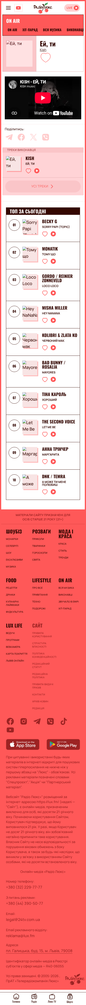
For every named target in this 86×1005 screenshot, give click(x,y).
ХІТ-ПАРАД (30, 29)
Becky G (49, 221)
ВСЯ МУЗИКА (52, 29)
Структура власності (39, 645)
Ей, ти (30, 163)
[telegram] (9, 137)
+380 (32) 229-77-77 (24, 887)
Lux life (14, 625)
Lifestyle (41, 580)
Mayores (48, 372)
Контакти (38, 694)
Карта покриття (16, 653)
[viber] (45, 137)
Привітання (40, 594)
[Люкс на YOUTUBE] (18, 8)
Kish (43, 50)
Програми (12, 640)
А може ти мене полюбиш (54, 483)
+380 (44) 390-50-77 (24, 903)
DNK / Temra (53, 476)
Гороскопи (39, 552)
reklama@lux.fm (20, 935)
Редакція (38, 708)
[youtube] (10, 730)
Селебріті (12, 546)
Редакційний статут (41, 665)
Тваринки (38, 546)
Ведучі (10, 633)
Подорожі (39, 608)
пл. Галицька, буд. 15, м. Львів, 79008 (39, 950)
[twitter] (33, 137)
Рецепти (11, 587)
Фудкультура (14, 611)
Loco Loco (50, 286)
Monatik (50, 249)
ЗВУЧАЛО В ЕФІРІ (69, 601)
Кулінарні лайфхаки (12, 603)
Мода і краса (66, 533)
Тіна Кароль (54, 394)
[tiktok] (63, 721)
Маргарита (50, 454)
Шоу (8, 552)
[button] (45, 57)
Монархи (12, 539)
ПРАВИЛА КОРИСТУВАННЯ (42, 634)
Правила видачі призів (42, 686)
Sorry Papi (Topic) (56, 227)
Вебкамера (13, 646)
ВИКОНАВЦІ (75, 29)
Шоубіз (14, 531)
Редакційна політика (40, 675)
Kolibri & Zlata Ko (59, 335)
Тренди (63, 557)
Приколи (38, 539)
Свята (36, 559)
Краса (62, 543)
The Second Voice (58, 422)
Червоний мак (53, 340)
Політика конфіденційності (43, 655)
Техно (36, 601)
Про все (37, 587)
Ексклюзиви (14, 559)
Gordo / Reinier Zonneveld (57, 278)
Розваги (41, 531)
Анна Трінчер (55, 449)
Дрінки (10, 594)
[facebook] (21, 137)
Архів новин (40, 701)
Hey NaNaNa (51, 313)
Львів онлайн (15, 660)
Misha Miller (54, 308)
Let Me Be (49, 427)
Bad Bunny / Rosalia (53, 365)
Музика (11, 566)
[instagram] (23, 721)
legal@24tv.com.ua (23, 919)
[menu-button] (8, 8)
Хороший (49, 399)
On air (12, 29)
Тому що (49, 254)
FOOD (11, 580)
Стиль (63, 550)
